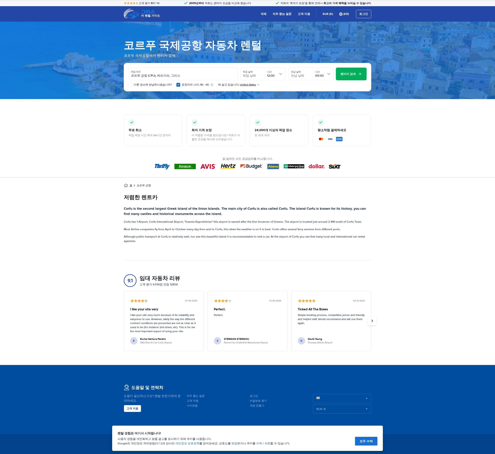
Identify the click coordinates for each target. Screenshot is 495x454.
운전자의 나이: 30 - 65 (195, 84)
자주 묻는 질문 (282, 14)
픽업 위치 (136, 72)
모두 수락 (366, 441)
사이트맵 (192, 405)
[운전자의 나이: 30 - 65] (178, 85)
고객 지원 (304, 14)
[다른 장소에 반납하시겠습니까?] (130, 85)
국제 (263, 14)
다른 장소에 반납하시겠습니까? (152, 84)
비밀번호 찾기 (258, 400)
